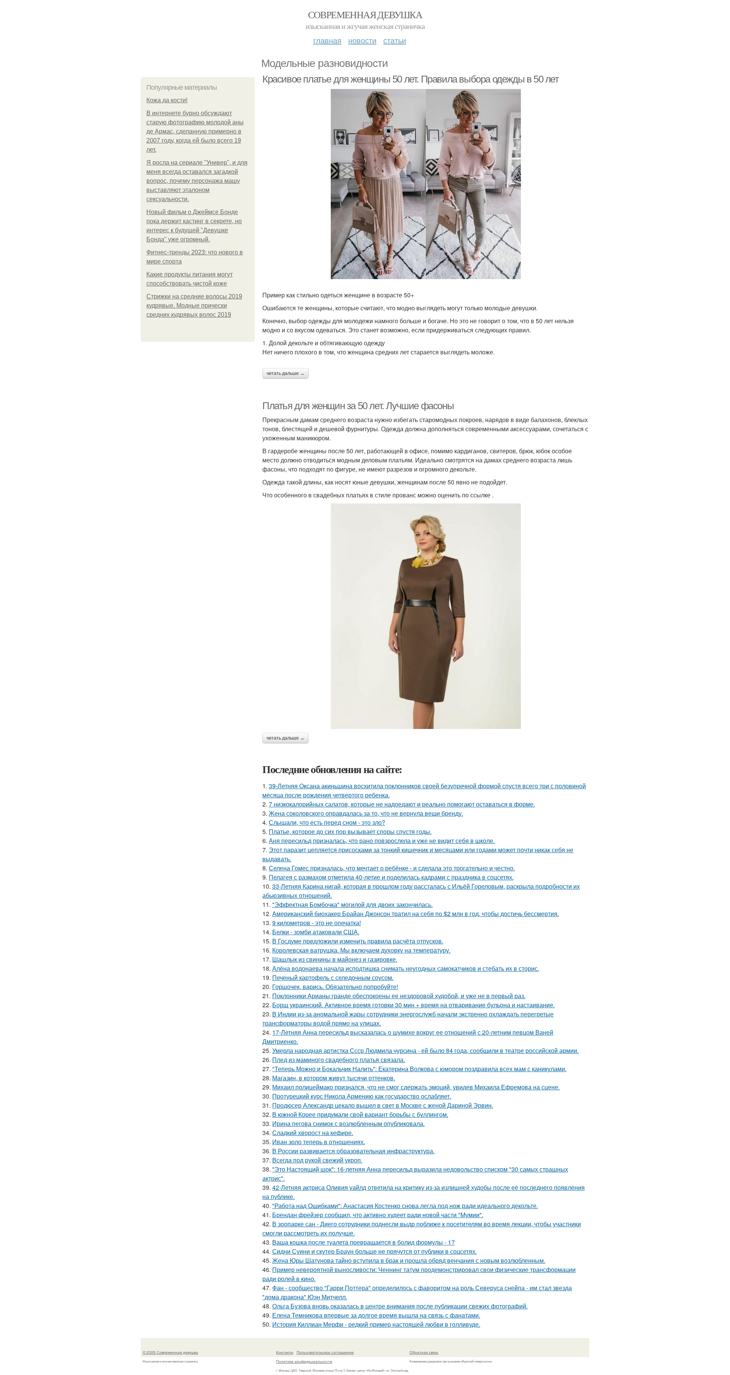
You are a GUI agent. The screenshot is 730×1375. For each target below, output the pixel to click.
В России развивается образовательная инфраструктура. (353, 1150)
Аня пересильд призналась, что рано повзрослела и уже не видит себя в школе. (382, 840)
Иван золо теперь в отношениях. (318, 1141)
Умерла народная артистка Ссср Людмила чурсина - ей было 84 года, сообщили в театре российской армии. (425, 1050)
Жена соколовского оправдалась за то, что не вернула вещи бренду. (366, 813)
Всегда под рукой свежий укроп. (317, 1160)
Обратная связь (423, 1352)
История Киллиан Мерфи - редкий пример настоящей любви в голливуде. (376, 1324)
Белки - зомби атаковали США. (315, 931)
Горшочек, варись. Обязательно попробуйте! (335, 986)
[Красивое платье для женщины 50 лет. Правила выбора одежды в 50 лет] (425, 184)
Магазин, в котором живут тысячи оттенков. (333, 1077)
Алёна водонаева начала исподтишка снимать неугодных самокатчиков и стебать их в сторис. (405, 968)
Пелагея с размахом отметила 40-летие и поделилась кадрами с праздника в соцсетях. (391, 877)
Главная (327, 40)
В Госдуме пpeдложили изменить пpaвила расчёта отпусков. (357, 941)
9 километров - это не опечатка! (316, 922)
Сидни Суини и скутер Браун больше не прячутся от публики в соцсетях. (374, 1251)
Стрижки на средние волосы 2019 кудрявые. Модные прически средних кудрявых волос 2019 (194, 305)
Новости (362, 40)
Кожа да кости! (166, 100)
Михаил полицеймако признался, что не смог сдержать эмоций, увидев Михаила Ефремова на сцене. (416, 1087)
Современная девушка (365, 14)
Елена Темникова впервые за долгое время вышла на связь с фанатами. (376, 1315)
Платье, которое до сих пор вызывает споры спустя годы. (350, 831)
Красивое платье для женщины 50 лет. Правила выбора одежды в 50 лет (410, 79)
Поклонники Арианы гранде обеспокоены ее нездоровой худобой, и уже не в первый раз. (398, 995)
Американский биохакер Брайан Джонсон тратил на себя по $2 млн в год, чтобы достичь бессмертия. (415, 913)
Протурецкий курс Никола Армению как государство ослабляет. (361, 1096)
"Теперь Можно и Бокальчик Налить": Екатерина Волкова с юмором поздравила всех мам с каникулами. (419, 1068)
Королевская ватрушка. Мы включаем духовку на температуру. (361, 950)
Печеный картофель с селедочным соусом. (333, 977)
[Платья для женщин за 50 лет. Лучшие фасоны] (425, 616)
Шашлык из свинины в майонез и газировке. (334, 959)
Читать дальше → (286, 373)
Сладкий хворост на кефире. (312, 1132)
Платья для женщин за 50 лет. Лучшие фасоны (358, 405)
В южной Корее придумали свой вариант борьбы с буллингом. (360, 1114)
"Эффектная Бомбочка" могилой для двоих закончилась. (352, 904)
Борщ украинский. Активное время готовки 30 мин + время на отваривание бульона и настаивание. (413, 1004)
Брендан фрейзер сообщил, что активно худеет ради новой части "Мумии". (377, 1214)
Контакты (284, 1352)
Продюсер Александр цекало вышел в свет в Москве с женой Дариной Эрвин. (382, 1105)
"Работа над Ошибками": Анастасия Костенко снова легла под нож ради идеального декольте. (405, 1205)
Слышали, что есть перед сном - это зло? (327, 822)
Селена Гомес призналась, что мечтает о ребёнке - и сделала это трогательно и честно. (392, 868)
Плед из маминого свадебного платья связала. (338, 1059)
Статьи (394, 40)
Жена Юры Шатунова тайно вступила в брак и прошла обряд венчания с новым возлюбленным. (408, 1260)
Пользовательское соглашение (325, 1352)
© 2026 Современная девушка (170, 1352)
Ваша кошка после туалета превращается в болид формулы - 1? (363, 1242)
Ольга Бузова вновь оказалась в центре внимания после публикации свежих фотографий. (400, 1306)
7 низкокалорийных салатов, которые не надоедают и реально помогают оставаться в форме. (402, 804)
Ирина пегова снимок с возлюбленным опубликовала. (348, 1123)
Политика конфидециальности (304, 1361)
